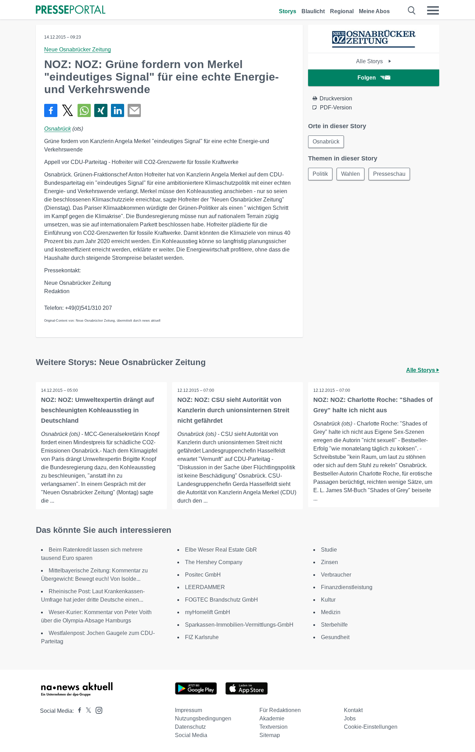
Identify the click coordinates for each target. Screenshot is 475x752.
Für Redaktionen (280, 710)
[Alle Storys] (373, 47)
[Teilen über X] (67, 110)
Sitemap (269, 735)
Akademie (271, 718)
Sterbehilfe (334, 625)
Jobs (350, 718)
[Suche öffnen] (412, 10)
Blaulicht (313, 11)
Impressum (188, 710)
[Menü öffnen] (433, 10)
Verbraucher (336, 575)
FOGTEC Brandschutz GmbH (221, 600)
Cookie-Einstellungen (370, 727)
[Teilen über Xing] (100, 110)
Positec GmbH (203, 575)
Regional (342, 11)
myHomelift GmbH (207, 612)
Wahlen (350, 174)
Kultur (328, 600)
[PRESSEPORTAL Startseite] (70, 10)
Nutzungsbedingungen (203, 718)
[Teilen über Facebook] (50, 110)
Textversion (273, 727)
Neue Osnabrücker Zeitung (77, 49)
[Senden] (134, 110)
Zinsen (329, 562)
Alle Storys (370, 61)
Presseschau (389, 174)
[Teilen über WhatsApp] (84, 110)
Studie (329, 550)
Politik (320, 174)
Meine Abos (374, 11)
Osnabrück (57, 129)
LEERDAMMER (205, 587)
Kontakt (353, 710)
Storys (287, 11)
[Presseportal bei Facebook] (77, 711)
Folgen (366, 78)
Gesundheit (335, 637)
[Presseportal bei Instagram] (96, 710)
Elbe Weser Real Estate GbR (221, 550)
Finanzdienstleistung (346, 587)
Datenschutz (190, 727)
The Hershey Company (213, 562)
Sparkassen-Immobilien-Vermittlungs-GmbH (239, 625)
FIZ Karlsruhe (202, 637)
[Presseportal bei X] (86, 711)
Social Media (191, 735)
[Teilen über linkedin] (117, 110)
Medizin (330, 612)
